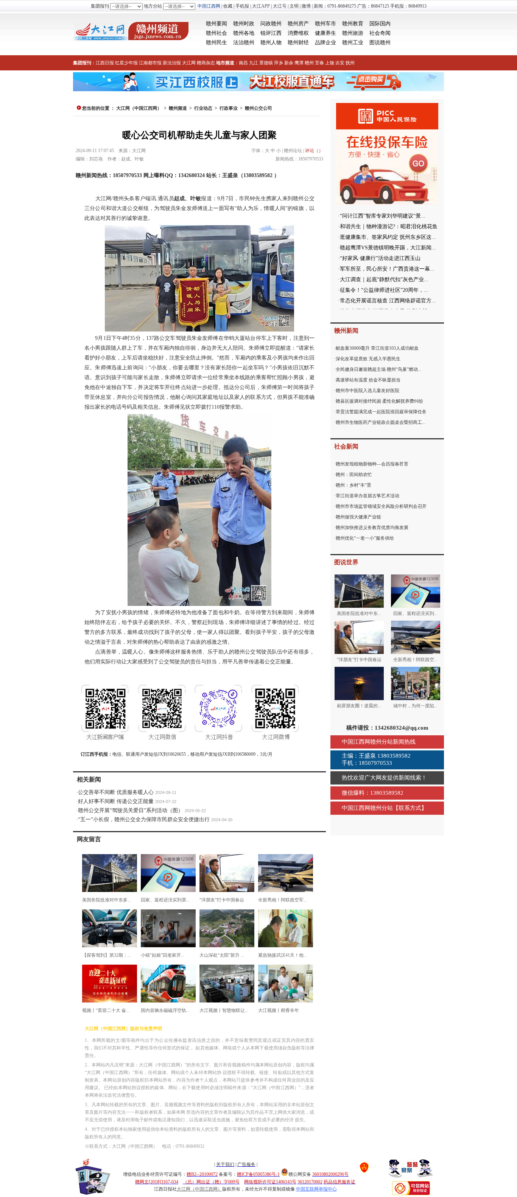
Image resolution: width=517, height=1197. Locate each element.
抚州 (350, 62)
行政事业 (229, 108)
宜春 (319, 62)
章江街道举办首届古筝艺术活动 (367, 495)
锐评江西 (271, 33)
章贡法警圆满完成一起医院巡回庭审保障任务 (381, 411)
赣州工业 (352, 42)
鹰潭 (299, 62)
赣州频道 (178, 108)
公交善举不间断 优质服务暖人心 (116, 792)
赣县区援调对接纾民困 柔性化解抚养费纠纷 (379, 401)
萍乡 (278, 62)
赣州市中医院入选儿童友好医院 (367, 390)
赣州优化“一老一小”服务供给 (365, 538)
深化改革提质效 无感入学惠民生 (368, 358)
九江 (253, 62)
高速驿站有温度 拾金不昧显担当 (368, 380)
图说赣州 (380, 42)
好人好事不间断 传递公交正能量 (116, 801)
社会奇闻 (380, 33)
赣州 (309, 62)
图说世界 (346, 562)
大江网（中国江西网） (139, 108)
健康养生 (325, 33)
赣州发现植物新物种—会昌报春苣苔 (372, 464)
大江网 (189, 62)
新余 (288, 62)
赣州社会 (216, 33)
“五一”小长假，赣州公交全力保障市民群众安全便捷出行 (144, 819)
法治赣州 (243, 42)
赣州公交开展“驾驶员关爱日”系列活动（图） (130, 810)
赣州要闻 (216, 23)
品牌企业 (325, 42)
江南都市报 (150, 62)
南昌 (243, 62)
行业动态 (203, 108)
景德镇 (266, 62)
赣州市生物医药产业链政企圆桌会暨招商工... (380, 422)
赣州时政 (243, 23)
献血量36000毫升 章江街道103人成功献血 (377, 348)
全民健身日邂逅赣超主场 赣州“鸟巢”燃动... (378, 369)
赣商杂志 (206, 62)
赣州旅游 (352, 33)
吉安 (339, 62)
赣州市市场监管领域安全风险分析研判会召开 (381, 506)
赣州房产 (298, 23)
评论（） (314, 150)
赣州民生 (216, 42)
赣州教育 (352, 23)
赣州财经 (298, 42)
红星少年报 (126, 62)
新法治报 (172, 62)
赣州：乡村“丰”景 (353, 485)
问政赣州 (271, 23)
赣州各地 (243, 33)
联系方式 (410, 808)
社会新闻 (346, 446)
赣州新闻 (346, 330)
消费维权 (298, 33)
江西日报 (105, 62)
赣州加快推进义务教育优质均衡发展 (372, 527)
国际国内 (380, 23)
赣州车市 (325, 23)
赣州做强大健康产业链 (358, 517)
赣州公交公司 (258, 108)
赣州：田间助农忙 (354, 474)
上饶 (329, 62)
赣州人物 (271, 42)
